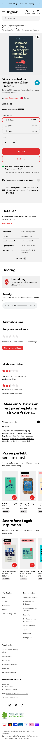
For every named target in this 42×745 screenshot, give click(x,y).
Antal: (4, 138)
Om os (4, 597)
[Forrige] (2, 3)
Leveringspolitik (24, 738)
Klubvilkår (6, 668)
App (25, 630)
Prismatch (27, 615)
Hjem (4, 26)
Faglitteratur (19, 26)
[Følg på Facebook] (3, 705)
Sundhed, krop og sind (21, 441)
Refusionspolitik (32, 736)
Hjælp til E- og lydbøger (28, 602)
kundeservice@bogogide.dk (17, 693)
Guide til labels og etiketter (30, 609)
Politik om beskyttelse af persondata (13, 736)
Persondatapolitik (9, 672)
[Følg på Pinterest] (15, 705)
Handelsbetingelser (9, 664)
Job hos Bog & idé (9, 614)
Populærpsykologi (9, 436)
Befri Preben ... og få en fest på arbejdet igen (10, 504)
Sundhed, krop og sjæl (10, 28)
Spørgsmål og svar (30, 597)
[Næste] (39, 3)
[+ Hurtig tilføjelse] (14, 497)
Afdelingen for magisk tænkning (28, 504)
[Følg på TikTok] (21, 705)
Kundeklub (27, 634)
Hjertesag (6, 605)
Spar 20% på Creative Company (21, 4)
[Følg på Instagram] (9, 705)
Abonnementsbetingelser (10, 650)
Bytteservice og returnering (29, 620)
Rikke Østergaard (11, 98)
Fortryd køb (28, 638)
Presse (4, 610)
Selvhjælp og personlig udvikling (22, 438)
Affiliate (5, 601)
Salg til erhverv (29, 626)
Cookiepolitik (7, 656)
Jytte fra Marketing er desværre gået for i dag (10, 571)
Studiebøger (7, 441)
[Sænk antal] (5, 142)
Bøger (10, 26)
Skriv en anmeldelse (12, 348)
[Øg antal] (14, 142)
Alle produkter (7, 431)
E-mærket (6, 660)
